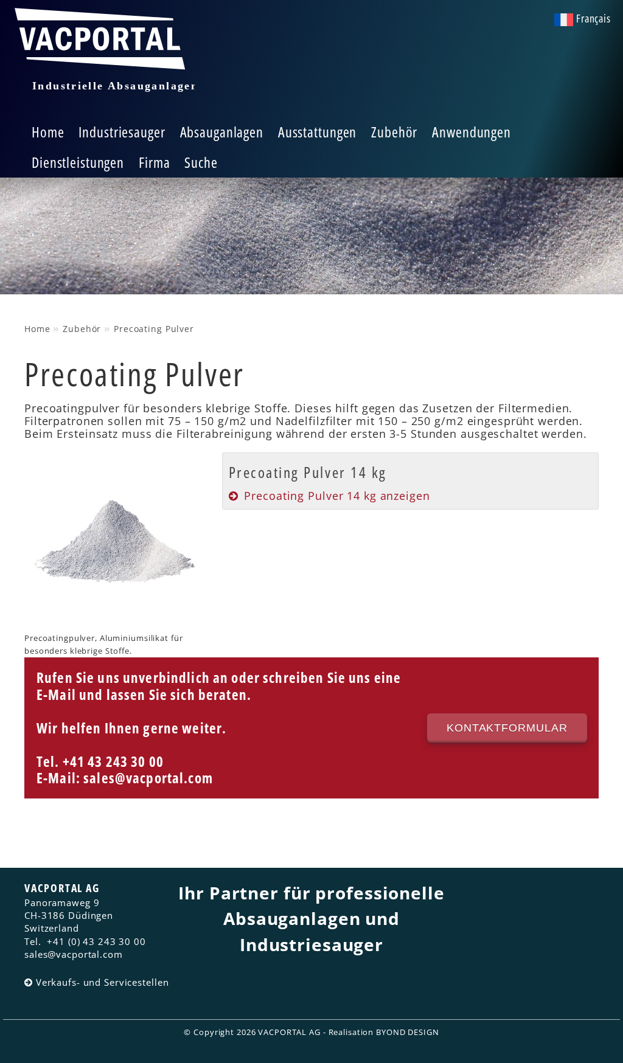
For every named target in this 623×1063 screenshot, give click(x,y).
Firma (154, 162)
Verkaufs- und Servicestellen (95, 982)
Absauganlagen (221, 132)
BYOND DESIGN (407, 1032)
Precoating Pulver (154, 328)
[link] (410, 480)
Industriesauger (121, 132)
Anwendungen (471, 132)
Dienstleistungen (78, 162)
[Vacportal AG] (103, 57)
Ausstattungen (317, 132)
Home (48, 132)
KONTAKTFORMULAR (507, 728)
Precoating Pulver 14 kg (308, 472)
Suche (200, 162)
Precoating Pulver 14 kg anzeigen (337, 495)
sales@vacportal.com (148, 778)
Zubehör (394, 132)
